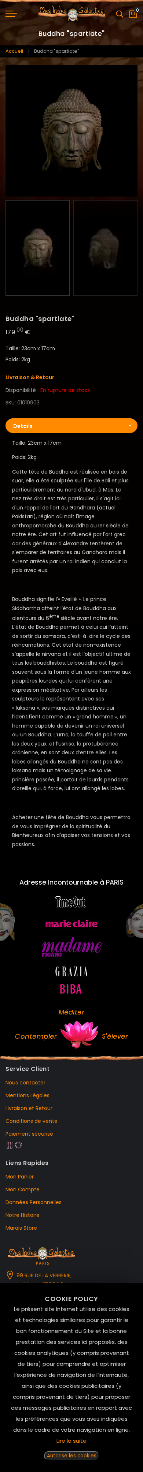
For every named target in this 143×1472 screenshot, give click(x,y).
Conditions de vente (32, 1121)
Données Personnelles (34, 1202)
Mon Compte (23, 1189)
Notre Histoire (23, 1215)
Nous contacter (25, 1082)
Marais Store (21, 1228)
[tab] (72, 425)
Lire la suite (71, 1441)
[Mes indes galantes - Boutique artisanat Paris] (71, 14)
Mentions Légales (28, 1095)
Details (23, 426)
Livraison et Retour (29, 1108)
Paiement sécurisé (29, 1133)
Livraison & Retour (30, 377)
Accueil (14, 51)
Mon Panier (20, 1176)
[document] (71, 1377)
